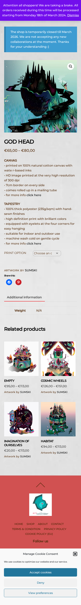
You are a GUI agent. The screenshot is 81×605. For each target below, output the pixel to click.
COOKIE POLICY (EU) (39, 534)
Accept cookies (41, 572)
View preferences (40, 593)
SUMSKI (31, 270)
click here (34, 195)
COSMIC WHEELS (53, 380)
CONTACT (57, 524)
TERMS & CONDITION (26, 529)
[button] (75, 554)
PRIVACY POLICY (55, 529)
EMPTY (9, 380)
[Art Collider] (40, 514)
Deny (40, 582)
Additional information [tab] (24, 297)
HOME (19, 524)
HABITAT (47, 441)
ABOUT (43, 524)
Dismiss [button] (73, 15)
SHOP (30, 524)
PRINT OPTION (15, 253)
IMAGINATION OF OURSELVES (16, 443)
